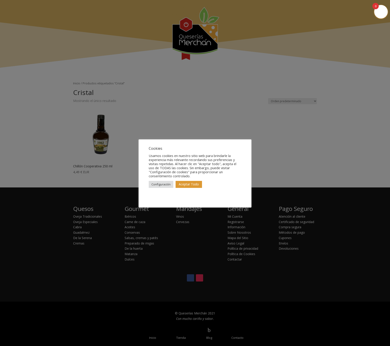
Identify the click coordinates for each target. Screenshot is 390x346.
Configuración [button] (161, 184)
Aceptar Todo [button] (189, 184)
